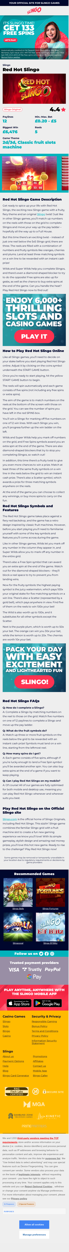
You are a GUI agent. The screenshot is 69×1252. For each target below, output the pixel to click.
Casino (7, 1035)
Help (5, 1066)
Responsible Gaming (44, 1021)
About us (8, 1056)
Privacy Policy (40, 1035)
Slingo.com (10, 819)
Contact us (39, 1066)
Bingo (6, 1031)
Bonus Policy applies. (10, 57)
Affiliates (38, 1061)
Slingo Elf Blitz (50, 943)
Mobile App (40, 1070)
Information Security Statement (44, 1042)
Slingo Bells (18, 908)
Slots (5, 1026)
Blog (5, 1070)
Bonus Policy (39, 1026)
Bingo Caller (40, 1075)
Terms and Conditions (45, 1031)
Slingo (41, 214)
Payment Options (13, 1061)
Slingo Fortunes (50, 908)
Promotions (40, 1056)
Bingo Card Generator (16, 1075)
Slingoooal (18, 943)
